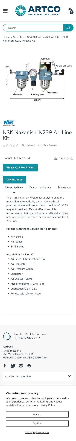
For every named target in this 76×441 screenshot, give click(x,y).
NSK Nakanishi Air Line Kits (43, 37)
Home (6, 37)
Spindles (18, 37)
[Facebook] (5, 366)
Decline (37, 423)
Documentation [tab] (40, 187)
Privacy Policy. (47, 405)
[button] (11, 145)
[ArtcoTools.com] (38, 10)
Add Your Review (47, 145)
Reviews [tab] (64, 187)
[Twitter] (13, 366)
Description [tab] (14, 187)
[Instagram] (21, 366)
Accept (37, 414)
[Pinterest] (29, 366)
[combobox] (38, 27)
